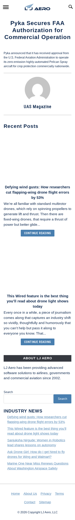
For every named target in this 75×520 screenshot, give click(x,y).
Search (8, 392)
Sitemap (45, 502)
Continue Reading (37, 233)
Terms (59, 493)
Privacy (46, 493)
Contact (29, 502)
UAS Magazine (37, 106)
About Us (30, 493)
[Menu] (6, 8)
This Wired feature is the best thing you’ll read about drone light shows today (37, 301)
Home (15, 493)
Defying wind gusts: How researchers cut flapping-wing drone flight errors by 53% (37, 192)
